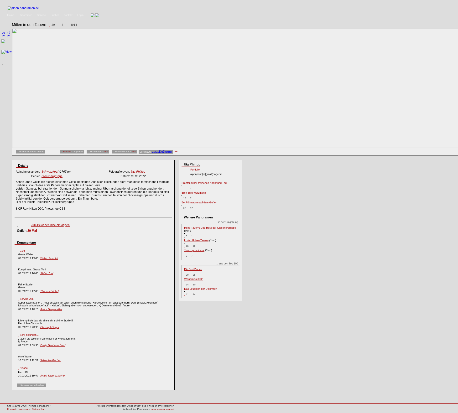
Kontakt (68, 15)
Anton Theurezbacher (53, 375)
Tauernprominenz (194, 250)
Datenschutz (39, 409)
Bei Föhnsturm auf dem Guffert (199, 202)
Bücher (55, 15)
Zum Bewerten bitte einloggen (50, 225)
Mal (32, 230)
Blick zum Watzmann (194, 192)
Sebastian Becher (50, 360)
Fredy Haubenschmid (52, 345)
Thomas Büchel (49, 291)
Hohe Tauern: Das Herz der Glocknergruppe (210, 227)
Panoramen (25, 15)
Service (41, 15)
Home (10, 15)
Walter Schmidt (49, 258)
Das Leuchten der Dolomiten (200, 288)
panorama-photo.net (162, 409)
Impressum (24, 409)
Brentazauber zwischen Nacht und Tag (204, 182)
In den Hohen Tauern (196, 240)
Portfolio (195, 169)
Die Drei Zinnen (193, 269)
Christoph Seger (49, 327)
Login (80, 15)
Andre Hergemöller (51, 309)
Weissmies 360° (193, 279)
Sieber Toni (46, 273)
